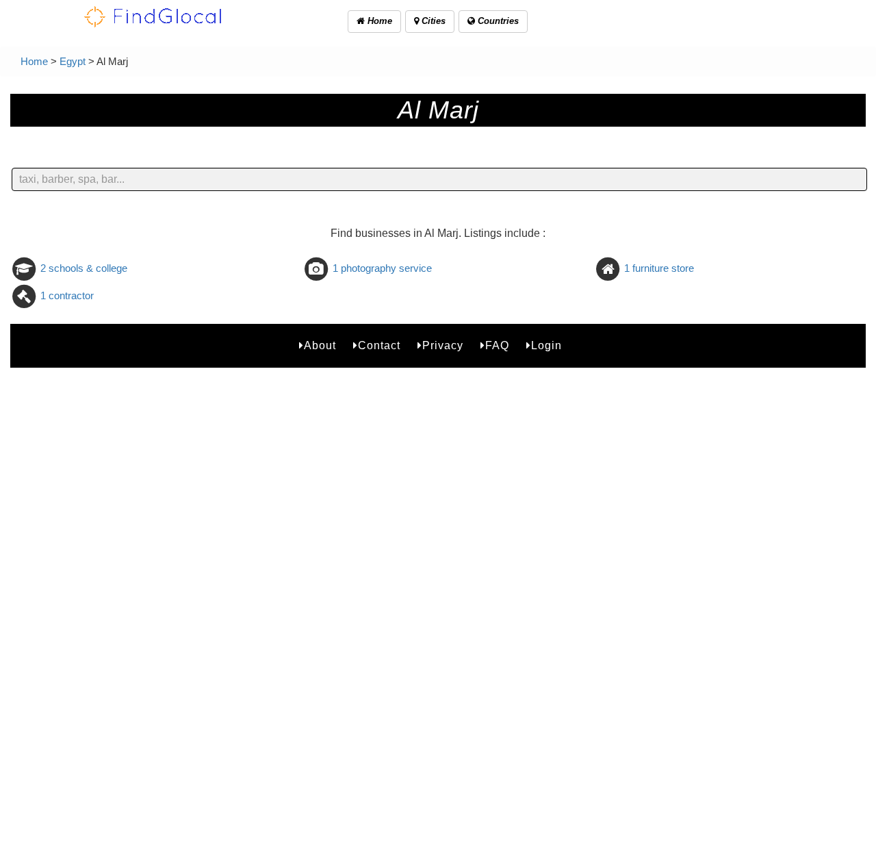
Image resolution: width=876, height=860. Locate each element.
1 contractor (67, 295)
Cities (432, 21)
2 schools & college (83, 268)
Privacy (442, 345)
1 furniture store (659, 268)
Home (378, 21)
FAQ (497, 345)
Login (546, 345)
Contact (379, 345)
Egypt (73, 61)
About (320, 345)
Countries (497, 21)
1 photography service (382, 268)
